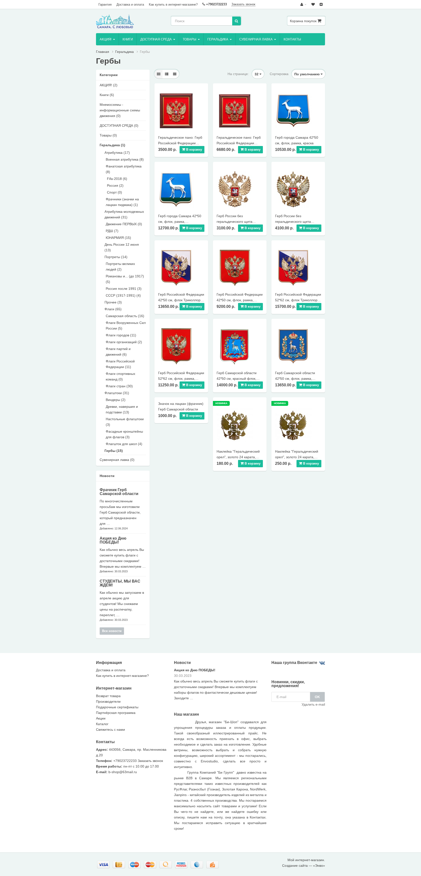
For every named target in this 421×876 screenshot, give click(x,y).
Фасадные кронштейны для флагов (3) (124, 434)
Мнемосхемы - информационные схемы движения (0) (120, 110)
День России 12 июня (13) (122, 247)
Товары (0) (108, 135)
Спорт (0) (114, 192)
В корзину (193, 149)
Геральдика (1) (112, 145)
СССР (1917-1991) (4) (123, 295)
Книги (128, 39)
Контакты (292, 39)
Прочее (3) (113, 302)
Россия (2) (115, 185)
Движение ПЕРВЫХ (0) (124, 224)
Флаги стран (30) (119, 386)
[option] (220, 686)
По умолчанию (307, 74)
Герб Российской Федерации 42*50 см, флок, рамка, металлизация (240, 300)
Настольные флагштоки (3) (125, 422)
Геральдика (218, 39)
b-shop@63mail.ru (122, 772)
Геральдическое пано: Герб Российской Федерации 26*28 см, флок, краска (180, 143)
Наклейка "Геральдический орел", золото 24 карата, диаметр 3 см (238, 457)
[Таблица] (175, 74)
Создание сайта (295, 865)
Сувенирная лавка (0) (117, 460)
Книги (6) (107, 95)
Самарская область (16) (125, 316)
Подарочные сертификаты (117, 707)
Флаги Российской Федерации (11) (120, 364)
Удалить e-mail (313, 704)
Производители (108, 701)
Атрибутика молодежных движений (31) (124, 214)
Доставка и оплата (130, 4)
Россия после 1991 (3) (124, 289)
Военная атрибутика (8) (125, 159)
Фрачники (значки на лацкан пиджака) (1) (122, 202)
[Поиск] (236, 21)
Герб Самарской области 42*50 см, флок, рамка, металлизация (295, 378)
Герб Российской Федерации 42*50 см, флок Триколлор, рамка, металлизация (181, 300)
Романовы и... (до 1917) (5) (125, 279)
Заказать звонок (243, 4)
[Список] (167, 74)
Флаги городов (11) (121, 335)
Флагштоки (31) (117, 393)
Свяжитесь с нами (110, 729)
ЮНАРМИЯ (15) (118, 238)
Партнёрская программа (115, 713)
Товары (190, 39)
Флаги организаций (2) (124, 342)
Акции (100, 718)
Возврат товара (108, 696)
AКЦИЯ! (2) (108, 85)
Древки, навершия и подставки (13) (122, 409)
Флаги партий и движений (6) (118, 351)
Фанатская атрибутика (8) (124, 169)
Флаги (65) (113, 309)
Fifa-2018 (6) (117, 179)
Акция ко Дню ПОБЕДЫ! (113, 540)
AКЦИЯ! (106, 39)
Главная (102, 52)
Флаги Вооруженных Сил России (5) (126, 325)
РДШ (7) (112, 231)
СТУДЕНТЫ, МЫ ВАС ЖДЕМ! (120, 583)
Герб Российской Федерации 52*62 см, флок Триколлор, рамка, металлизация (298, 300)
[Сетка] (158, 74)
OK (317, 697)
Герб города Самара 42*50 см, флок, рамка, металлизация (179, 221)
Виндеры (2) (115, 400)
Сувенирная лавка (256, 39)
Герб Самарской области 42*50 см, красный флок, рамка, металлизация (237, 378)
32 (257, 74)
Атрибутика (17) (117, 153)
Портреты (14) (116, 257)
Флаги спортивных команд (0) (120, 376)
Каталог (102, 724)
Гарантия (105, 4)
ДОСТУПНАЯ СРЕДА (156, 39)
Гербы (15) (114, 451)
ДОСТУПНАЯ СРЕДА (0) (119, 125)
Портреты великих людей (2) (120, 266)
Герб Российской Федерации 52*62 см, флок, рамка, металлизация (181, 378)
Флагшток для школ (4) (124, 444)
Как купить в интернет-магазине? (173, 4)
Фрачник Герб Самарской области (119, 492)
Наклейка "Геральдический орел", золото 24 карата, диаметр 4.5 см (296, 457)
